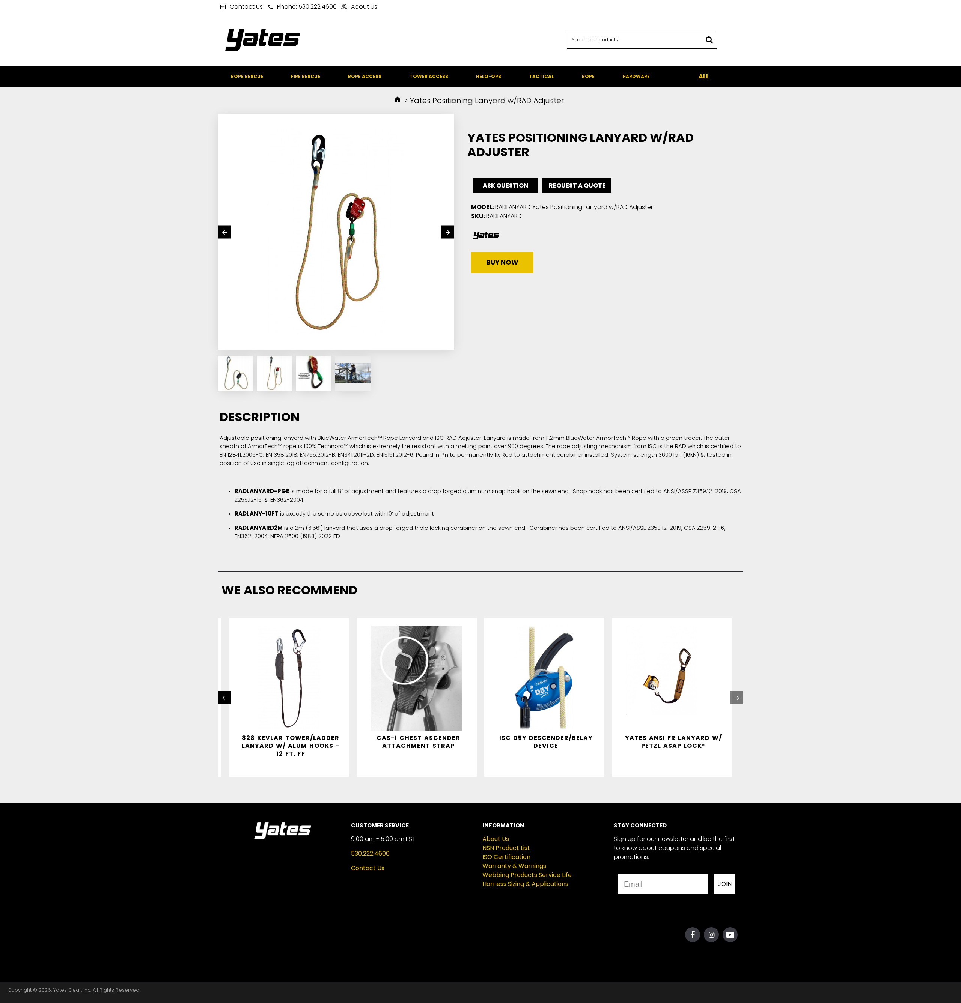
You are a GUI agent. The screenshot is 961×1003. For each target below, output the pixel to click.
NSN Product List (506, 848)
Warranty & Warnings (514, 866)
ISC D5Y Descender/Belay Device (546, 742)
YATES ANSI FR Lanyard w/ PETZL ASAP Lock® (673, 742)
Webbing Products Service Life (527, 875)
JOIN (725, 884)
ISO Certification (506, 857)
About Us (495, 839)
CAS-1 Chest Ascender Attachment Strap (418, 742)
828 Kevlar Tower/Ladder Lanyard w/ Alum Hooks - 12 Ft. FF (290, 746)
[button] (224, 232)
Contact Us (367, 868)
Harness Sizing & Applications (525, 884)
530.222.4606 (370, 853)
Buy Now (502, 262)
